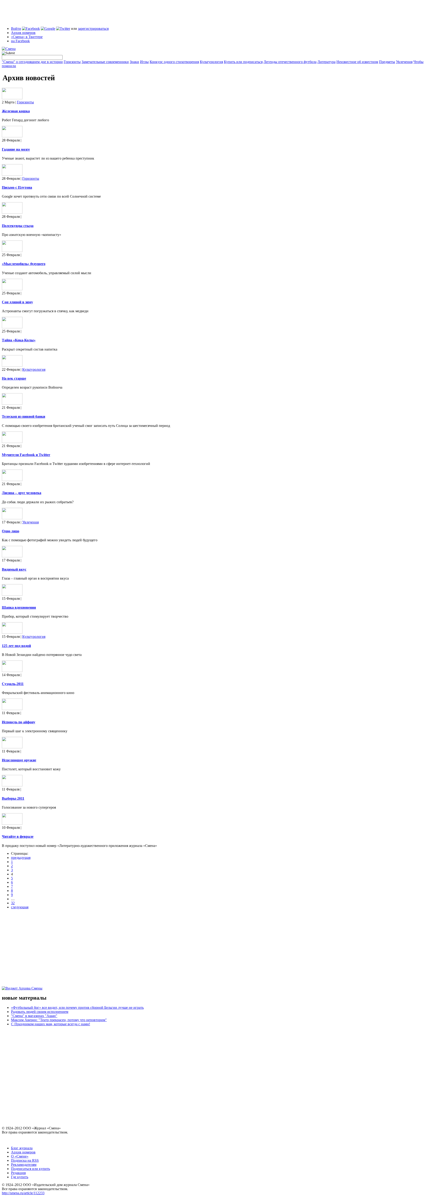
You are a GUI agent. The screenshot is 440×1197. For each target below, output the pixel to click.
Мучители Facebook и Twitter (26, 455)
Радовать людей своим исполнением (39, 1012)
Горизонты (72, 62)
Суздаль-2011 (13, 684)
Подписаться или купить (30, 1169)
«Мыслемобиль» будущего (23, 264)
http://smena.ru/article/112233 (23, 1193)
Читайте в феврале (17, 836)
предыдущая (20, 858)
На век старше (14, 378)
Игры (144, 62)
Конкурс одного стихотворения (174, 62)
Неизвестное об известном (357, 62)
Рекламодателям (23, 1165)
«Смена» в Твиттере (27, 37)
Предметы (387, 62)
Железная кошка (16, 111)
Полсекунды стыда (17, 226)
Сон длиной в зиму (17, 302)
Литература (326, 62)
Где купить (19, 1177)
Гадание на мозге (16, 149)
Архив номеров (23, 33)
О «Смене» (19, 1156)
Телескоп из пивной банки (23, 416)
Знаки (134, 62)
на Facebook (20, 41)
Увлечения (404, 62)
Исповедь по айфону (18, 722)
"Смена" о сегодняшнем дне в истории (32, 62)
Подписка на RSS (25, 1160)
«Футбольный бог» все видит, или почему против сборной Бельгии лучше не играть (77, 1007)
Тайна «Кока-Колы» (19, 340)
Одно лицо (10, 531)
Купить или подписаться (243, 62)
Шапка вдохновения (19, 607)
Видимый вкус (14, 569)
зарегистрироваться (93, 28)
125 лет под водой (16, 646)
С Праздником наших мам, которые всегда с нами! (50, 1024)
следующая (19, 907)
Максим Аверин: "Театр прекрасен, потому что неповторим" (59, 1020)
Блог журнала (22, 1148)
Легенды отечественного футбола (290, 62)
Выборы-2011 (13, 798)
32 (13, 903)
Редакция (18, 1173)
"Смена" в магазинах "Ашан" (34, 1016)
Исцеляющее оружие (19, 760)
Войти (16, 28)
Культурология (211, 62)
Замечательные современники (105, 62)
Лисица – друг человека (21, 493)
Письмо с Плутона (17, 187)
